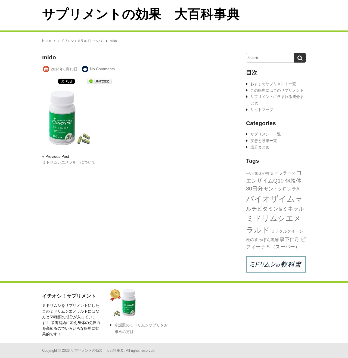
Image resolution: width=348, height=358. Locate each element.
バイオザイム (270, 198)
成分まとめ (259, 147)
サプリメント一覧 (265, 134)
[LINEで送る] (99, 81)
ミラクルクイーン (287, 231)
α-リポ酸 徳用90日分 (260, 173)
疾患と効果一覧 (263, 140)
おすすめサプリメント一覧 (273, 84)
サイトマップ (261, 109)
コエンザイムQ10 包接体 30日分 (274, 180)
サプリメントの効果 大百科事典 (141, 14)
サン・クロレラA (281, 189)
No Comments (102, 69)
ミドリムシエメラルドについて (68, 162)
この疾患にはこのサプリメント (277, 90)
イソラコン (285, 173)
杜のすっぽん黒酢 (262, 239)
